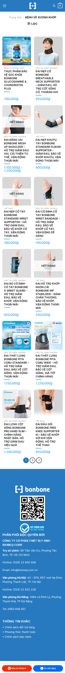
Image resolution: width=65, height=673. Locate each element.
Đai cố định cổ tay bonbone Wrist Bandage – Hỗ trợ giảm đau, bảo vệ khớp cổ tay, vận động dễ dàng (48, 223)
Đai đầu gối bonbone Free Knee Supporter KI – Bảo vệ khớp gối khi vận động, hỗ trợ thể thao (47, 435)
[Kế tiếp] (39, 460)
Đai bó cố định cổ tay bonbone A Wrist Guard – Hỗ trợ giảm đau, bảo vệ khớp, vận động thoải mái (16, 294)
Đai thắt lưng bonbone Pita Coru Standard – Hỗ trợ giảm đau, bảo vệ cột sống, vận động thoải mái (16, 366)
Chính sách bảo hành (18, 636)
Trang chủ (15, 17)
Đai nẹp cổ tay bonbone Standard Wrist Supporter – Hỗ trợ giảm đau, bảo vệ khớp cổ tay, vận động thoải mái (16, 223)
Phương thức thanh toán (20, 632)
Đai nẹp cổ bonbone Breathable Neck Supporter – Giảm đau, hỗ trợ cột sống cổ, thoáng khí (48, 82)
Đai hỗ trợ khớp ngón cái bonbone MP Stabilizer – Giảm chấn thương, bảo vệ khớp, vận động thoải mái (48, 296)
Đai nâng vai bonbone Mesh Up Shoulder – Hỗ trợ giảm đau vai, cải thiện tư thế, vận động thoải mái (16, 150)
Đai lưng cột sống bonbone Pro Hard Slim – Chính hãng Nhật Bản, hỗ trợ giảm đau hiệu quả (15, 435)
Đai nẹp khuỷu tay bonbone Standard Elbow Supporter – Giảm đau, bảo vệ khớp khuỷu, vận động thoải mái (48, 150)
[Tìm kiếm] (54, 6)
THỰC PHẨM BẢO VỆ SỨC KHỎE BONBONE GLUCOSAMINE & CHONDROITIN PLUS (15, 80)
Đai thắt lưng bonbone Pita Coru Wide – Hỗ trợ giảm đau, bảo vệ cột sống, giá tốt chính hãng (47, 366)
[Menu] (4, 6)
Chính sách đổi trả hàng (20, 627)
